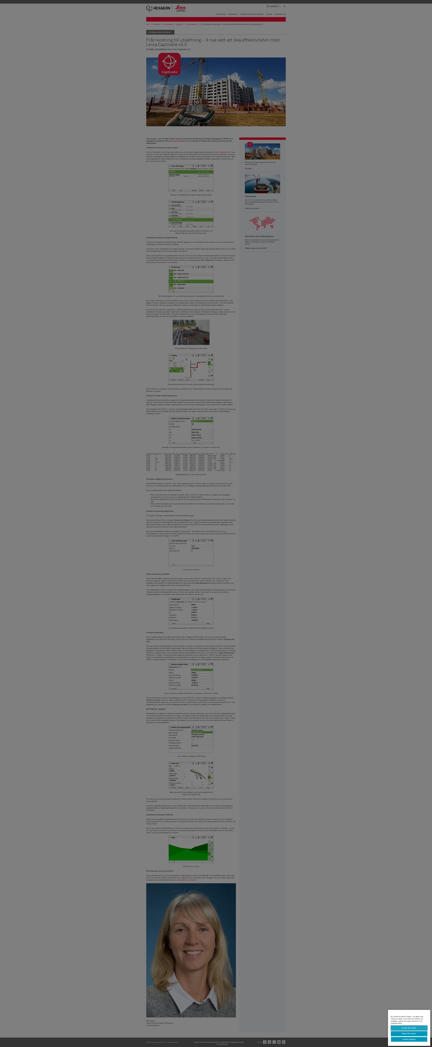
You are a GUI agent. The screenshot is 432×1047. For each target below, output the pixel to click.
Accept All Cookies (409, 1028)
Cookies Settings (409, 1039)
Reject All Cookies (409, 1033)
